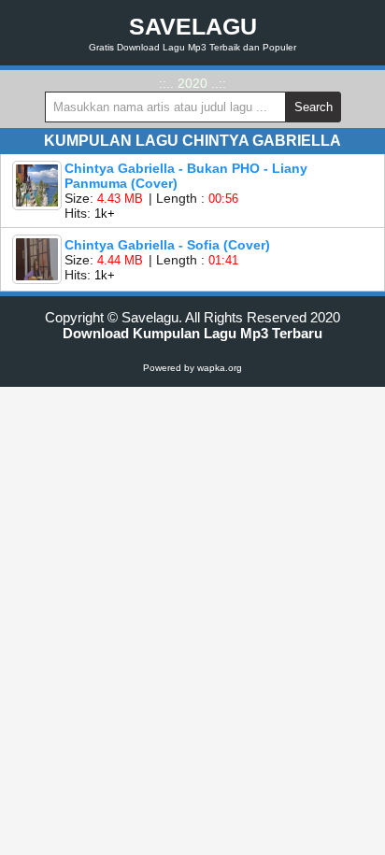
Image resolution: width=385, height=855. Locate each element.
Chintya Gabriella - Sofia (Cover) (167, 244)
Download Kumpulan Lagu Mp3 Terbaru (192, 333)
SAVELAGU (193, 26)
